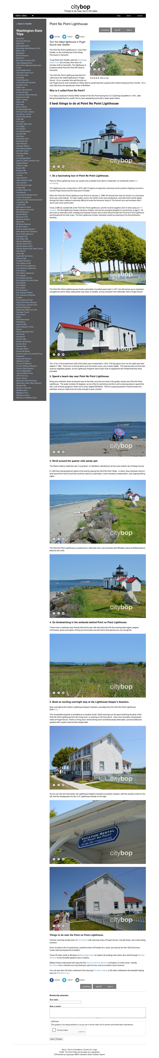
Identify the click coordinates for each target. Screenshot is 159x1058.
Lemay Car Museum (23, 197)
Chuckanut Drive (22, 75)
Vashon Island (21, 378)
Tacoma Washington (23, 371)
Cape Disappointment (24, 63)
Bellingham (20, 53)
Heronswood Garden (24, 148)
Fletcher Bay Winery (23, 116)
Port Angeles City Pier (24, 278)
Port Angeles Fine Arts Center (27, 280)
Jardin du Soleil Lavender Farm (27, 160)
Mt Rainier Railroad (23, 224)
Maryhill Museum (22, 212)
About (64, 1049)
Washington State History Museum (29, 383)
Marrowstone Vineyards (25, 209)
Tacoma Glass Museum (25, 368)
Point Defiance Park (23, 263)
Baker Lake (20, 50)
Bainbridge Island (87, 955)
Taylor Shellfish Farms (24, 373)
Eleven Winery (21, 107)
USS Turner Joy (22, 375)
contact (140, 15)
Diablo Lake (20, 87)
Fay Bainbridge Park (23, 109)
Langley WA (20, 187)
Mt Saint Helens (22, 226)
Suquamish (20, 356)
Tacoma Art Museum (24, 363)
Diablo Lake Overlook (24, 90)
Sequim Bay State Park (24, 331)
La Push (19, 175)
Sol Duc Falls (21, 339)
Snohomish (20, 334)
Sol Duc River (21, 344)
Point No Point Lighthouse (25, 265)
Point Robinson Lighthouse (26, 268)
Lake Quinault (21, 182)
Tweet (70, 36)
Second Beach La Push (25, 327)
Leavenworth (21, 192)
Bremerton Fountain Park (25, 60)
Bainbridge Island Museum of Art (28, 48)
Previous (104, 30)
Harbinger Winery (22, 146)
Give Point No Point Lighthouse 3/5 (95, 78)
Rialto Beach (21, 314)
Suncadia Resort (22, 349)
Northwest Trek (21, 236)
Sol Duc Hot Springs (23, 341)
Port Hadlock (21, 285)
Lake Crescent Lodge (24, 180)
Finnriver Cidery (100, 970)
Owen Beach (21, 251)
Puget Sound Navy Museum (26, 302)
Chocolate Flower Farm (25, 72)
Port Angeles (21, 275)
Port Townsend (21, 290)
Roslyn (18, 317)
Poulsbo (19, 297)
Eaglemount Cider (23, 97)
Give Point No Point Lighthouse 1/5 (91, 78)
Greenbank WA (21, 141)
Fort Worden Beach (23, 131)
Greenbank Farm (22, 138)
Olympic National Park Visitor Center (29, 248)
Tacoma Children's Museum (26, 366)
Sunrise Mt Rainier (23, 351)
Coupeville (20, 77)
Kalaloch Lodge (22, 165)
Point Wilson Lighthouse (25, 273)
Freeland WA (21, 134)
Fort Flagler (20, 126)
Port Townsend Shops (24, 292)
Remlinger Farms (22, 312)
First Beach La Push (23, 114)
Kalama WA (20, 168)
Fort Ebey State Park (24, 124)
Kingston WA (21, 170)
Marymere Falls (22, 217)
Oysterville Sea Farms (24, 256)
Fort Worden (21, 129)
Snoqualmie (20, 336)
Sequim (19, 329)
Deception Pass (22, 85)
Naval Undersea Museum (97, 963)
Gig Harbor (20, 136)
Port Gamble (82, 940)
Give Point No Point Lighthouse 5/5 (98, 78)
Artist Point (20, 43)
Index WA (19, 156)
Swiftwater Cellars (22, 361)
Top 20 (117, 30)
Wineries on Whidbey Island (26, 397)
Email (82, 36)
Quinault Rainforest (23, 307)
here (56, 710)
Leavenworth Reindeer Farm (26, 195)
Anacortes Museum (23, 41)
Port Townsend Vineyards (25, 295)
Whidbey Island (22, 390)
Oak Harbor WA (22, 239)
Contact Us (87, 1049)
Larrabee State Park (23, 190)
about (129, 15)
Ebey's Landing (22, 99)
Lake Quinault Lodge (24, 185)
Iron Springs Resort (23, 158)
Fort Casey (20, 121)
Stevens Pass (21, 346)
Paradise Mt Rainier (23, 261)
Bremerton (54, 965)
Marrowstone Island (23, 207)
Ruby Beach (20, 322)
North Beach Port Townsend (26, 231)
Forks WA (19, 119)
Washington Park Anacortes (26, 380)
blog (118, 15)
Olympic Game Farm (24, 244)
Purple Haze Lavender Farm (26, 305)
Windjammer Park (22, 395)
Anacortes (20, 38)
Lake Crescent (21, 178)
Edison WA (20, 102)
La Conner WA (21, 173)
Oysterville (20, 253)
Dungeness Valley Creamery (26, 94)
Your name (54, 999)
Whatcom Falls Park (23, 388)
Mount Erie (20, 222)
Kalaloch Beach (22, 163)
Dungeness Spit (22, 92)
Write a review (56, 1006)
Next (129, 30)
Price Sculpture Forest (24, 300)
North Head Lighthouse (24, 234)
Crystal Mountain (22, 80)
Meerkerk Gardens (23, 219)
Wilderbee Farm (62, 973)
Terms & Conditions (75, 1049)
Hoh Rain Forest (22, 151)
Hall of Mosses (21, 143)
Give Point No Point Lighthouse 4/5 (96, 78)
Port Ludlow (20, 287)
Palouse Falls (21, 258)
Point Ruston (21, 270)
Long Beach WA (22, 202)
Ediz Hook (20, 104)
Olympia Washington (23, 241)
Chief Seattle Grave (23, 70)
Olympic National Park (24, 246)
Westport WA (21, 385)
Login (95, 1049)
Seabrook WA (21, 324)
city (80, 6)
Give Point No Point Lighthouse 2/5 (93, 78)
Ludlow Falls (20, 204)
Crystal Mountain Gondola (26, 82)
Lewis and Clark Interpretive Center (29, 200)
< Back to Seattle (24, 23)
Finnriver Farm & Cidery (25, 112)
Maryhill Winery (22, 214)
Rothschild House (22, 319)
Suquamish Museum (23, 358)
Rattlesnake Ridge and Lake (26, 309)
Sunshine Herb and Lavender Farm (29, 353)
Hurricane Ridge (22, 153)
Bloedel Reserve (22, 55)
